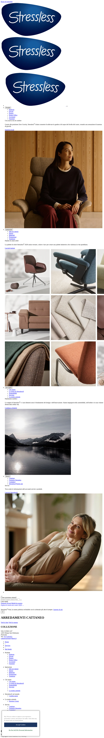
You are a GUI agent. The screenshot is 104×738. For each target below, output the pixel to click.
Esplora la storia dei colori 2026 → (12, 605)
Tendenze (12, 239)
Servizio (11, 395)
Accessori (12, 117)
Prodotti (8, 107)
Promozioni (12, 237)
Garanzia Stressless (15, 480)
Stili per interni (13, 231)
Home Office (13, 115)
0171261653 (8, 636)
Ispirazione (9, 229)
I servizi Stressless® (11, 492)
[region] (21, 723)
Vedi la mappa (13, 622)
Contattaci (12, 482)
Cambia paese (13, 696)
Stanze (11, 233)
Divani (11, 111)
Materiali (12, 235)
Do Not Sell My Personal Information (20, 730)
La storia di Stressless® (16, 391)
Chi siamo (9, 387)
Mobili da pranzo (16, 603)
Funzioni (12, 119)
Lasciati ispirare (10, 248)
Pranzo (11, 113)
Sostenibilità (13, 393)
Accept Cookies (20, 725)
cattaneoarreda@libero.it (8, 638)
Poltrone (11, 109)
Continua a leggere (11, 408)
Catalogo (12, 478)
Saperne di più (9, 130)
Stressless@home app (16, 484)
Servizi (8, 476)
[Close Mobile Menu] (67, 106)
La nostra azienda (14, 397)
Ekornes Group (14, 701)
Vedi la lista (4, 622)
